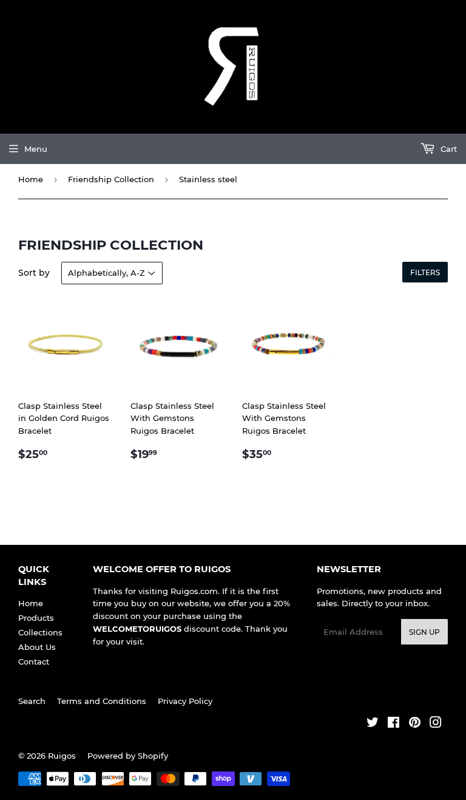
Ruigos (62, 756)
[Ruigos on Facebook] (393, 724)
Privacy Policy (185, 701)
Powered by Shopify (127, 756)
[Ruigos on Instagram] (436, 724)
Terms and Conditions (101, 701)
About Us (37, 647)
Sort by (34, 272)
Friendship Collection (111, 179)
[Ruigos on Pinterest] (414, 724)
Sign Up (424, 632)
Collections (40, 632)
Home (30, 179)
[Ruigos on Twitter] (372, 724)
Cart (447, 149)
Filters (425, 272)
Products (36, 618)
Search (32, 701)
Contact (33, 661)
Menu (35, 149)
